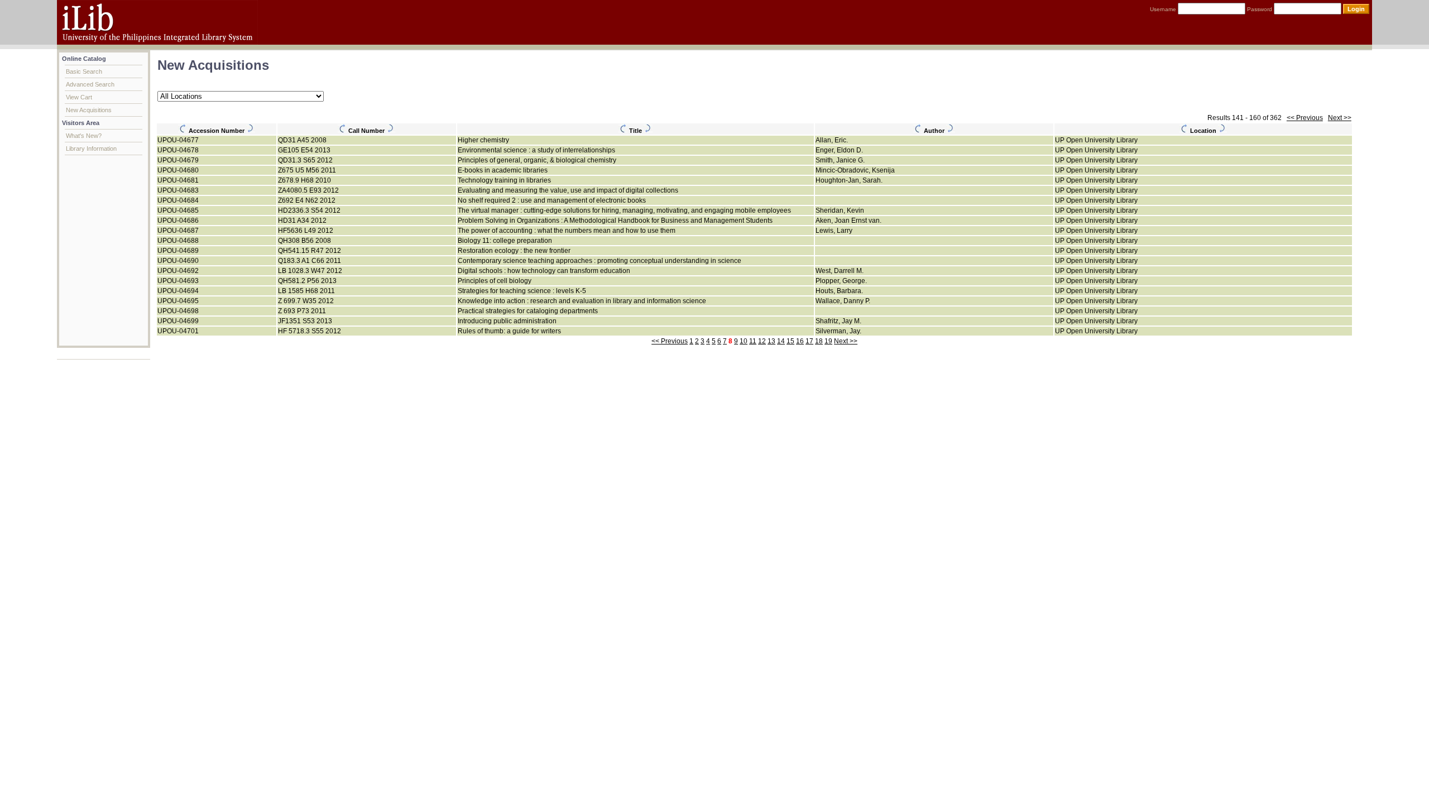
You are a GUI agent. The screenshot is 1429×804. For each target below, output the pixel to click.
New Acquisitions (89, 110)
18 (819, 341)
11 (752, 341)
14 (781, 341)
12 (762, 341)
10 (743, 341)
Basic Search (84, 71)
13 (771, 341)
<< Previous (1305, 118)
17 (809, 341)
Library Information (91, 148)
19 (828, 341)
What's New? (84, 135)
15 (790, 341)
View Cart (79, 97)
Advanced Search (90, 84)
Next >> (1339, 118)
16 (800, 341)
